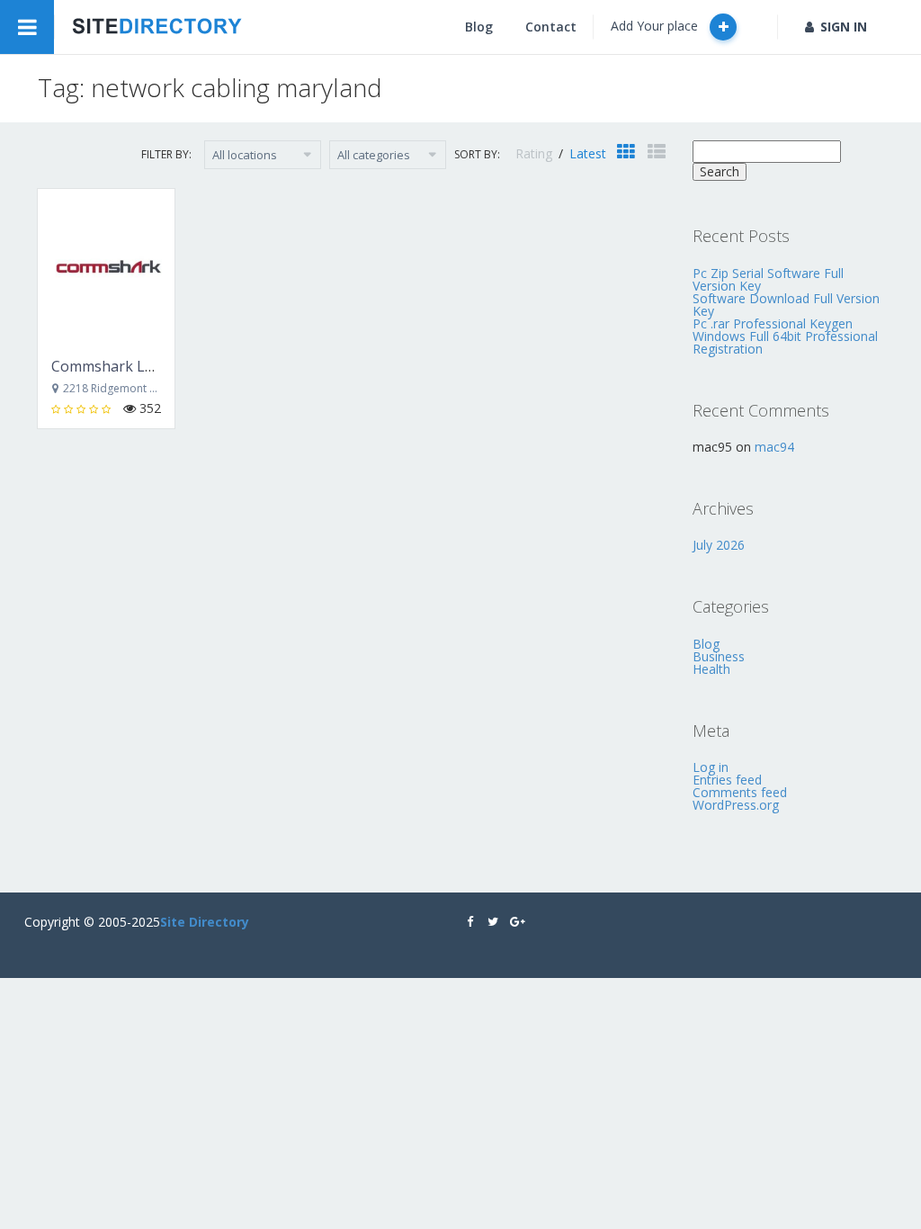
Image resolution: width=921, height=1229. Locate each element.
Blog (479, 26)
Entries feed (727, 779)
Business (719, 656)
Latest (587, 153)
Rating (535, 153)
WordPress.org (736, 804)
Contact (551, 26)
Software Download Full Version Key (786, 304)
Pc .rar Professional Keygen (773, 323)
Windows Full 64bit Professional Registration (785, 342)
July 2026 (719, 544)
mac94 (774, 446)
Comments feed (740, 792)
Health (711, 668)
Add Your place (656, 25)
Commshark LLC (106, 366)
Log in (711, 767)
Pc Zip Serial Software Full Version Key (768, 279)
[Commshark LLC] (106, 266)
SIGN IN (843, 26)
